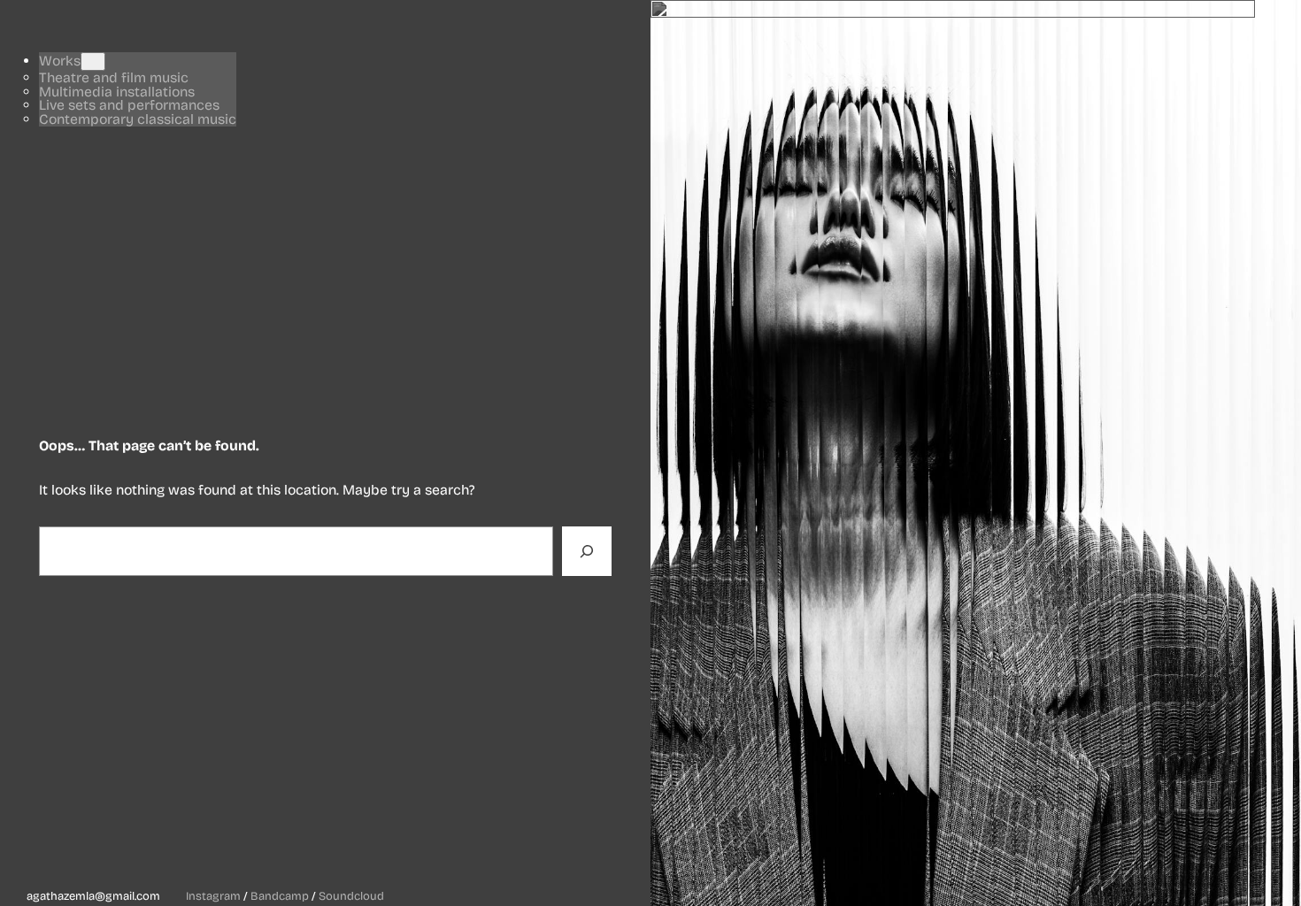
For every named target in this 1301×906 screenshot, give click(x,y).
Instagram (213, 896)
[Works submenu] (93, 61)
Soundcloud (351, 896)
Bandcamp (279, 896)
